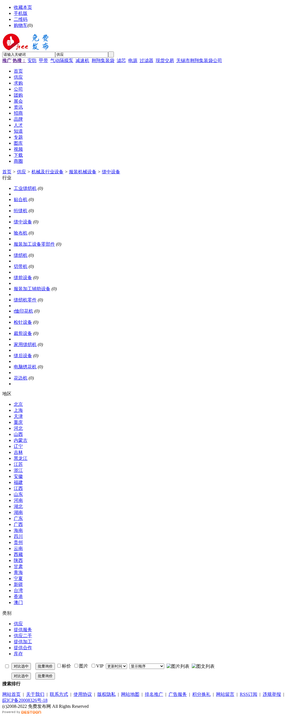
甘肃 (18, 566)
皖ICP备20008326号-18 (24, 700)
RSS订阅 (248, 694)
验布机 (20, 233)
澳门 (18, 602)
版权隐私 (106, 694)
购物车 (20, 25)
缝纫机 (20, 255)
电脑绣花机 (25, 366)
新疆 (18, 584)
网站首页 (11, 694)
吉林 (18, 452)
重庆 (18, 422)
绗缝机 (20, 210)
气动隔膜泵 (61, 60)
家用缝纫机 (25, 344)
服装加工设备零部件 (34, 244)
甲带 (43, 60)
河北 (18, 428)
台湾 (18, 590)
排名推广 (154, 694)
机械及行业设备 (47, 171)
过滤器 (146, 60)
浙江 (18, 470)
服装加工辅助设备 (32, 288)
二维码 (20, 19)
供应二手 (23, 635)
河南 (18, 500)
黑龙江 (20, 458)
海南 (18, 530)
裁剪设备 (23, 333)
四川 (18, 536)
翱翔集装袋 (103, 60)
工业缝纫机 (25, 188)
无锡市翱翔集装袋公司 (199, 60)
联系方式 (59, 694)
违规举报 (272, 694)
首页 (6, 171)
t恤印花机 (23, 311)
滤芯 (121, 60)
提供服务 (23, 629)
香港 (18, 596)
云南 (18, 548)
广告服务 (178, 694)
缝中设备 (111, 171)
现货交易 (165, 60)
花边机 (20, 378)
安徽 (18, 476)
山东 (18, 494)
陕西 (18, 560)
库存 (18, 653)
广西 (18, 524)
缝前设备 (23, 277)
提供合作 (23, 647)
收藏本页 (23, 7)
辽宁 (18, 446)
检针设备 (23, 322)
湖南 (18, 512)
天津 (18, 416)
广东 (18, 518)
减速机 (82, 60)
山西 (18, 434)
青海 (18, 572)
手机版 (20, 13)
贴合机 (20, 199)
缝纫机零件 (25, 299)
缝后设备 (23, 355)
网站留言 (225, 694)
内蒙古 (20, 440)
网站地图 (130, 694)
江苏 (18, 464)
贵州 (18, 542)
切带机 (20, 266)
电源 (132, 60)
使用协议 (83, 694)
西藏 (18, 554)
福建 (18, 482)
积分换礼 (201, 694)
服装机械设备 (82, 171)
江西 (18, 488)
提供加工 (23, 641)
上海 (18, 410)
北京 (18, 404)
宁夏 (18, 578)
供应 (21, 171)
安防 (32, 60)
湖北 (18, 506)
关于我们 (35, 694)
